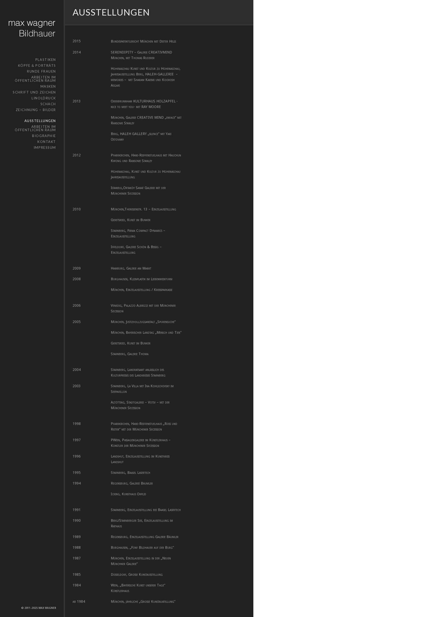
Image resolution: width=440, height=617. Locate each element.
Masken (48, 86)
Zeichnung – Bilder (36, 110)
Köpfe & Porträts (37, 65)
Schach (48, 104)
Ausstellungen (40, 121)
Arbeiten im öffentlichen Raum (35, 79)
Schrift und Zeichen (34, 92)
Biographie (44, 136)
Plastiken (45, 60)
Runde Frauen (41, 71)
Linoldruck (44, 98)
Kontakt (46, 142)
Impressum (45, 147)
